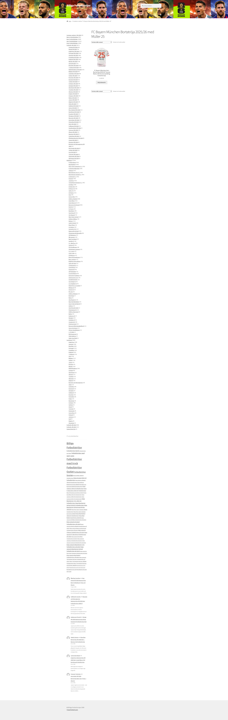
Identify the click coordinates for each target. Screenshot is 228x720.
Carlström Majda (75, 655)
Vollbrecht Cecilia (76, 597)
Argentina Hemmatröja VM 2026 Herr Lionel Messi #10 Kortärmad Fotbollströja (78, 660)
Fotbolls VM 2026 (129, 15)
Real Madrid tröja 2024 (72, 569)
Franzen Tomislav (76, 674)
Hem (68, 15)
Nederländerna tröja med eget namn (77, 567)
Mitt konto (89, 15)
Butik (74, 15)
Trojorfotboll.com (72, 710)
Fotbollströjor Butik (73, 451)
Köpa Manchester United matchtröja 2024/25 (77, 507)
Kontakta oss (116, 15)
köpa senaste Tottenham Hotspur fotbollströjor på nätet (76, 559)
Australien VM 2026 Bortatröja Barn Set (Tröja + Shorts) (78, 678)
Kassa (81, 15)
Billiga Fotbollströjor (79, 5)
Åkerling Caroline (75, 578)
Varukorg (98, 15)
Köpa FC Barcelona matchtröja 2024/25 (75, 492)
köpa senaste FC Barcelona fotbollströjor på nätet (77, 534)
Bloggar (106, 15)
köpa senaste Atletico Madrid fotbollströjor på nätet (77, 526)
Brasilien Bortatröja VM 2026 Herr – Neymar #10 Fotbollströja (78, 640)
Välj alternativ (102, 82)
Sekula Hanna (74, 637)
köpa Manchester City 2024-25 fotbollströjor (76, 501)
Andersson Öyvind (76, 617)
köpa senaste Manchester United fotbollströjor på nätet (75, 549)
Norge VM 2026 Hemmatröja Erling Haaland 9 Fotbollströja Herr (79, 619)
